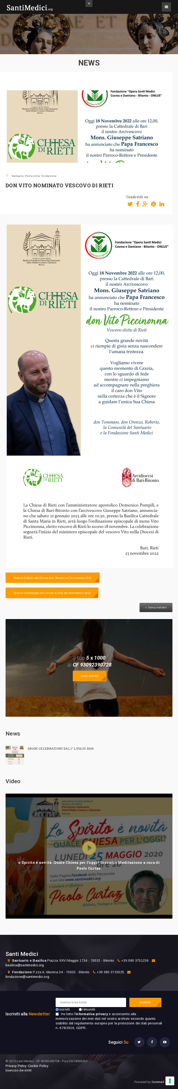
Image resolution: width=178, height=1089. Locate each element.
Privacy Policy (16, 1066)
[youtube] (165, 1042)
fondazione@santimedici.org (27, 977)
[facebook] (152, 1042)
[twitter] (139, 1042)
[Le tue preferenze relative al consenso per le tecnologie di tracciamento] (169, 1080)
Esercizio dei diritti (19, 1070)
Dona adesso (89, 676)
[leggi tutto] (15, 755)
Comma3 (162, 1082)
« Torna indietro (156, 607)
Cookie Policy (38, 1066)
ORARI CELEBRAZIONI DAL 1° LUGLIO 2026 (61, 748)
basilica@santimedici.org (25, 965)
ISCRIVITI (145, 1002)
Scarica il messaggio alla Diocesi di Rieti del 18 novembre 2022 (52, 593)
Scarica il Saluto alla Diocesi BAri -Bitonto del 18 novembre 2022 (53, 577)
